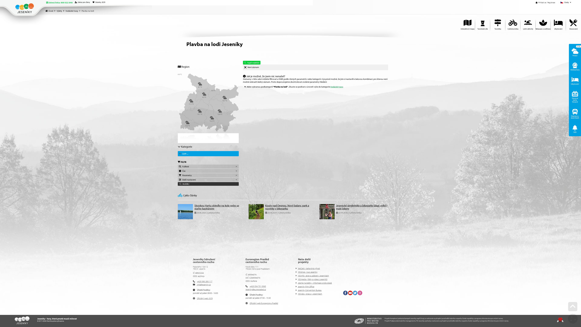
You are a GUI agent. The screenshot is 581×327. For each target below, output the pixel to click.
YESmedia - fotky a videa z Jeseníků (312, 279)
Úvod (24, 8)
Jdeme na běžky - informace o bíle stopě (315, 283)
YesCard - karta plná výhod (309, 268)
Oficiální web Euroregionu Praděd (264, 303)
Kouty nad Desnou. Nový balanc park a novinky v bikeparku (287, 207)
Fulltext (185, 166)
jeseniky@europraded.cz (256, 289)
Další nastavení (188, 179)
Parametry (186, 175)
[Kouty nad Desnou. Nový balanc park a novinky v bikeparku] (256, 218)
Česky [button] (566, 2)
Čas (183, 171)
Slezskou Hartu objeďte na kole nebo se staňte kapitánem (216, 207)
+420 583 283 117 (204, 281)
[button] (545, 2)
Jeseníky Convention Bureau (310, 290)
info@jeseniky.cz (204, 284)
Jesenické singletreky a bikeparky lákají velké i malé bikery (361, 207)
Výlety (59, 11)
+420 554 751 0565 (258, 286)
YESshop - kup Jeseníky (307, 272)
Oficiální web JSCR (205, 298)
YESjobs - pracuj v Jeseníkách (310, 293)
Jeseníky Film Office (306, 286)
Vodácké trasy (72, 11)
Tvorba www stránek (560, 320)
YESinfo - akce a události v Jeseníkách (313, 275)
